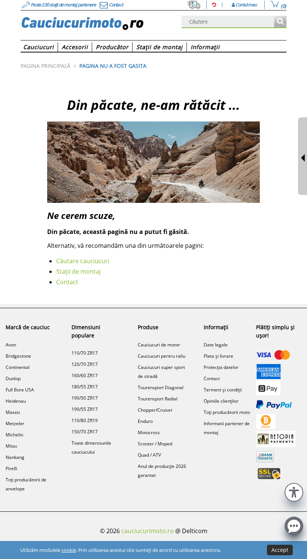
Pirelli (11, 468)
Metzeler (15, 423)
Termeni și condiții (223, 390)
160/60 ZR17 (85, 375)
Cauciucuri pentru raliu (161, 356)
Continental (18, 367)
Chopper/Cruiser (155, 410)
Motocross (149, 432)
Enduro (145, 421)
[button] (294, 491)
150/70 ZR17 (85, 432)
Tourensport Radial (157, 399)
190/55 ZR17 (85, 409)
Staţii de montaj (78, 271)
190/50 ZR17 (85, 398)
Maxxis (13, 412)
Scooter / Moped (155, 444)
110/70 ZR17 (85, 353)
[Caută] (280, 22)
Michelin (14, 435)
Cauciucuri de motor (159, 345)
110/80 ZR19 (85, 420)
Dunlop (13, 378)
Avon (11, 345)
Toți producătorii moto (227, 412)
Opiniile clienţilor (221, 401)
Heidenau (16, 401)
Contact (67, 282)
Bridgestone (18, 356)
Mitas (11, 446)
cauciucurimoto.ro (147, 531)
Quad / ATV (149, 455)
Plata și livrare (218, 356)
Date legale (216, 345)
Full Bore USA (20, 390)
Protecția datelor (221, 367)
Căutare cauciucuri (82, 261)
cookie (68, 550)
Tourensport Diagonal (160, 387)
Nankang (15, 457)
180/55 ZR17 (85, 387)
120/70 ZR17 (85, 364)
